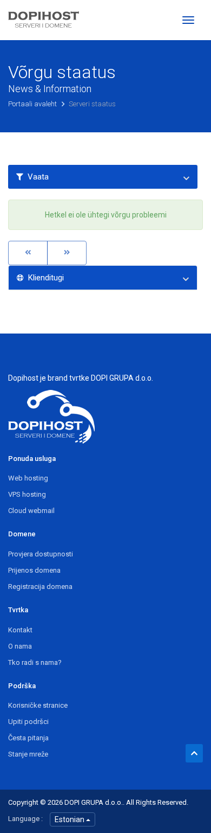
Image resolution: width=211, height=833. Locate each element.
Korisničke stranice (38, 705)
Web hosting (28, 478)
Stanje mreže (28, 754)
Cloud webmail (31, 511)
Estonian (70, 819)
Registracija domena (40, 586)
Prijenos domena (34, 570)
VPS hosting (27, 494)
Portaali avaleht (33, 104)
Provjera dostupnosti (40, 554)
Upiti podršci (28, 721)
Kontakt (20, 630)
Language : (25, 819)
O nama (20, 646)
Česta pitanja (28, 738)
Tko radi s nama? (35, 662)
